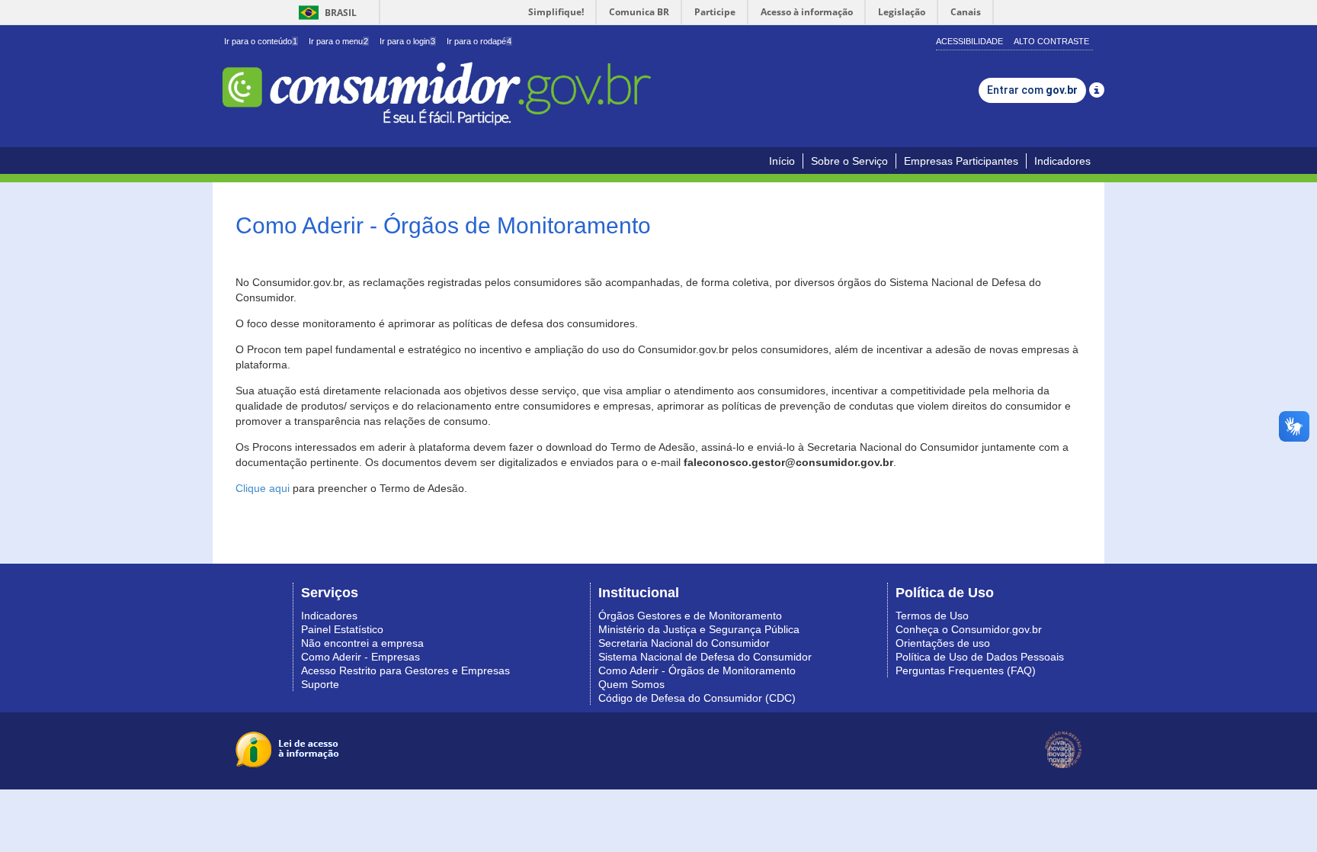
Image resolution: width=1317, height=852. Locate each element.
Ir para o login (407, 41)
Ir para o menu (338, 41)
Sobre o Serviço (849, 161)
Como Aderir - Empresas (360, 657)
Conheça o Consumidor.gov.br (969, 629)
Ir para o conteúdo (260, 41)
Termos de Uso (932, 615)
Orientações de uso (943, 643)
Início (782, 161)
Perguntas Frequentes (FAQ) (966, 670)
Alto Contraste (1051, 41)
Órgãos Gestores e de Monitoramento (690, 615)
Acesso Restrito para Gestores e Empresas (405, 670)
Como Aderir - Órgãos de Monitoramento (697, 670)
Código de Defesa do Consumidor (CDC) (697, 698)
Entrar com (1032, 90)
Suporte (320, 684)
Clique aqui (263, 488)
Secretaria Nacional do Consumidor (684, 643)
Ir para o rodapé (479, 41)
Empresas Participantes (961, 161)
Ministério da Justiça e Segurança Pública (698, 629)
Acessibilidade (969, 41)
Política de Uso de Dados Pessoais (980, 657)
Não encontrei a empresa (362, 643)
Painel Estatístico (342, 629)
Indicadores (1062, 161)
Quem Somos (631, 684)
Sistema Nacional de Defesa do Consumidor (705, 657)
